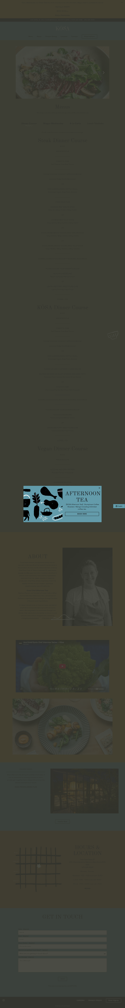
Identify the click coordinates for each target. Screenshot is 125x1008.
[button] (99, 488)
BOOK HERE (82, 514)
